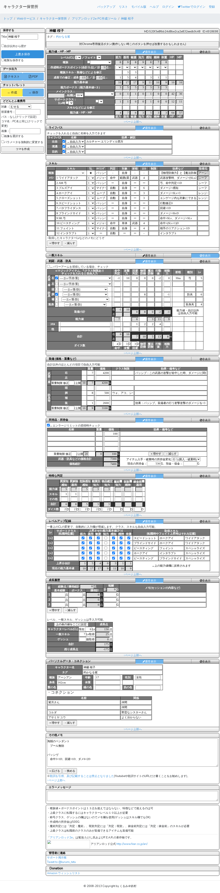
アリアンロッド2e (61, 837)
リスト (123, 7)
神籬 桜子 (127, 18)
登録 (212, 7)
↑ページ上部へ (133, 122)
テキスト (13, 76)
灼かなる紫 (63, 37)
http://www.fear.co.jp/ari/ (132, 844)
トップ (7, 18)
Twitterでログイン (192, 7)
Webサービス (26, 18)
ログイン (168, 7)
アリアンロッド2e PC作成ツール (94, 18)
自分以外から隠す (15, 46)
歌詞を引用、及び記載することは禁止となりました (82, 776)
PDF (34, 76)
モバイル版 (138, 7)
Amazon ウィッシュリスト (63, 873)
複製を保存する (14, 60)
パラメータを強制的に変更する (23, 142)
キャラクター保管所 (20, 6)
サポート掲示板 (57, 857)
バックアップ (106, 7)
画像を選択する (14, 136)
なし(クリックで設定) (23, 117)
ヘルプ (154, 7)
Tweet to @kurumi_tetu (61, 862)
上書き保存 (22, 54)
